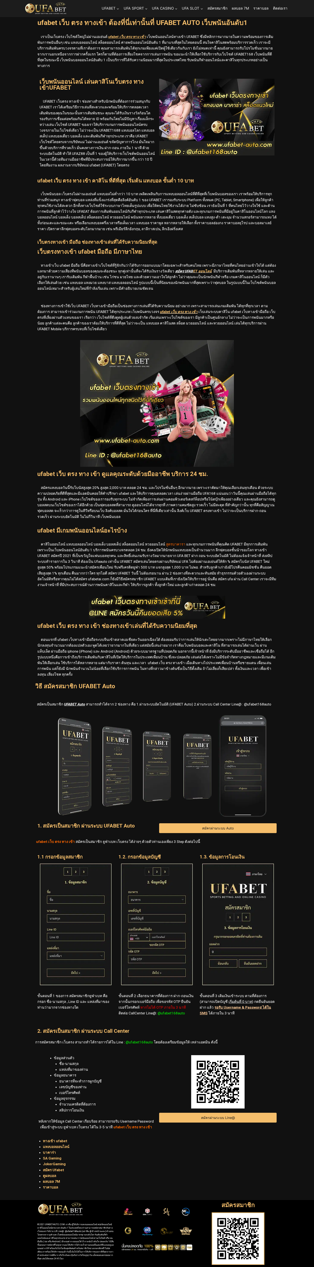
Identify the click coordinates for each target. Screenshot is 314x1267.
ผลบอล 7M (240, 8)
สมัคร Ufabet (53, 1170)
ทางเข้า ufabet (55, 1141)
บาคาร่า (50, 1152)
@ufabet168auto (171, 1013)
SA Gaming (52, 1158)
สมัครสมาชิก (217, 8)
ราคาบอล (261, 8)
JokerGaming (54, 1164)
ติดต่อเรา (280, 8)
